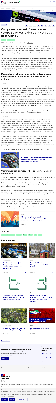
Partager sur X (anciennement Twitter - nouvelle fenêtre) (46, 25)
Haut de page (6, 341)
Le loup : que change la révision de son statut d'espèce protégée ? (14, 329)
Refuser (12, 399)
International (11, 40)
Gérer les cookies (22, 399)
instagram (50, 353)
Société (3, 40)
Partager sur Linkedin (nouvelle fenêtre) (49, 25)
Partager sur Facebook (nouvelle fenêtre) (42, 25)
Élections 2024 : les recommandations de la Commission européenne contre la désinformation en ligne (36, 160)
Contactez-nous (4, 367)
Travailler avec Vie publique (33, 370)
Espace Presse (17, 367)
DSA (32, 201)
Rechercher (50, 2)
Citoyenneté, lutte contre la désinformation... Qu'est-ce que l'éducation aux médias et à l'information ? (36, 219)
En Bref (13, 8)
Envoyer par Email (34, 25)
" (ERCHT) (28, 205)
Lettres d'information (5, 370)
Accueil (2, 8)
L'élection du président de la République (39, 329)
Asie (35, 235)
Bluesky (50, 357)
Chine (40, 235)
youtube (46, 357)
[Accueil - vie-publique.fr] (14, 3)
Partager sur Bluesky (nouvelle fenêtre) (53, 25)
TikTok (42, 361)
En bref (4, 25)
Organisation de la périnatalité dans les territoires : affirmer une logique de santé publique (13, 297)
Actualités (8, 8)
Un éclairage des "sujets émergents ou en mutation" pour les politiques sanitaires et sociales (41, 298)
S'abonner (5, 358)
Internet (19, 235)
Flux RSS (29, 367)
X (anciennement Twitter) (46, 353)
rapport (13, 58)
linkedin (42, 357)
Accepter (4, 399)
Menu (54, 2)
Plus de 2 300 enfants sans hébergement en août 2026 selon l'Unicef (41, 265)
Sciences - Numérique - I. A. (8, 235)
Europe (25, 235)
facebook (42, 353)
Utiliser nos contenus (19, 370)
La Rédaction (30, 43)
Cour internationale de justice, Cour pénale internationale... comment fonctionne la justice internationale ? (13, 266)
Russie (30, 235)
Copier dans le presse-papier (38, 25)
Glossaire (43, 367)
